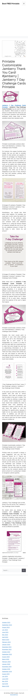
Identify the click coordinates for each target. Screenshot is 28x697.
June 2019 (5, 679)
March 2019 (5, 686)
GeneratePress (14, 694)
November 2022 (6, 649)
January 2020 (6, 664)
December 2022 (6, 647)
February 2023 (6, 642)
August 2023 (6, 627)
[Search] (24, 570)
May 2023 (5, 634)
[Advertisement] (14, 22)
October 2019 (6, 669)
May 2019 (5, 681)
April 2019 (5, 684)
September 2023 (7, 625)
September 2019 (7, 671)
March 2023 (5, 639)
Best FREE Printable (10, 4)
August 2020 (6, 657)
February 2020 (6, 661)
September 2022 (7, 654)
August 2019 (5, 674)
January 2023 (6, 644)
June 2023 (5, 632)
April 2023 (5, 637)
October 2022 (6, 652)
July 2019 (5, 676)
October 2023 (6, 622)
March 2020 (5, 659)
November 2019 (6, 666)
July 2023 (5, 630)
